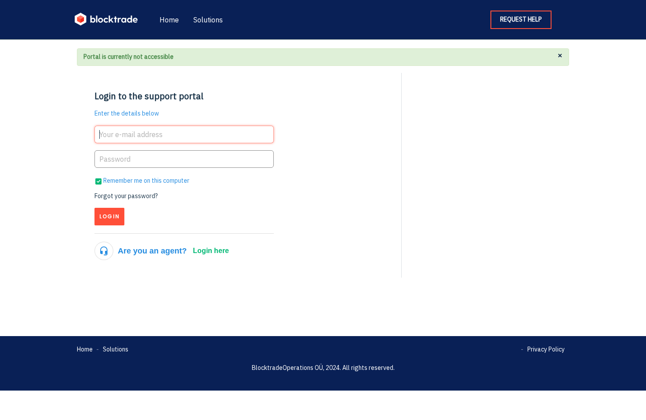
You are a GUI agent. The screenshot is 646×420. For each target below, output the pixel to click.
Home (169, 19)
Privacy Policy (546, 349)
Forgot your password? (126, 196)
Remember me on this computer (146, 181)
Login (109, 216)
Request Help (521, 19)
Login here (211, 250)
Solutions (208, 19)
